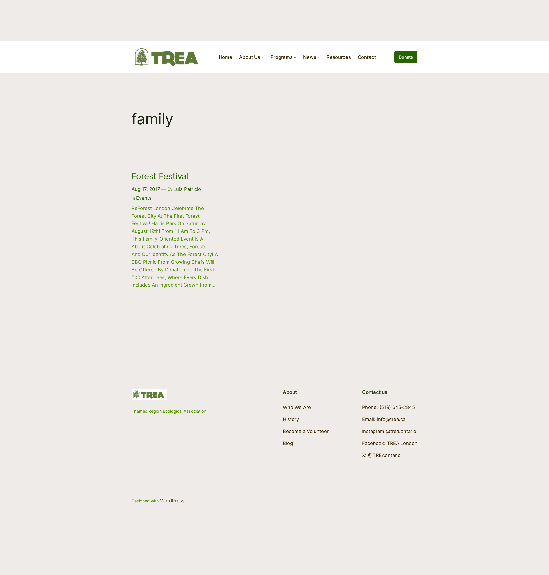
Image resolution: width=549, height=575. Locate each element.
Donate (406, 57)
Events (144, 198)
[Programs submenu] (295, 57)
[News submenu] (318, 57)
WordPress (172, 501)
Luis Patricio (187, 189)
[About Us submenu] (262, 57)
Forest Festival (160, 176)
